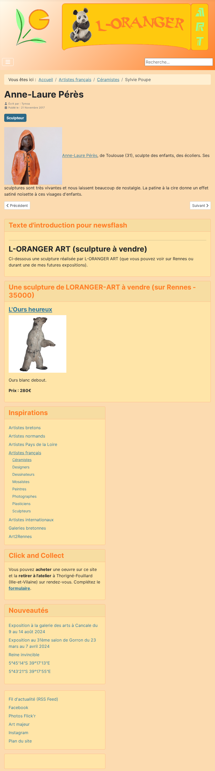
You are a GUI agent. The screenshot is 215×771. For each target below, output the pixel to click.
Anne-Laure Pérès (79, 155)
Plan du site (20, 741)
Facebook (18, 707)
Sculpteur (15, 118)
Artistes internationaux (31, 519)
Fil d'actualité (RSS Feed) (33, 699)
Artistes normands (27, 436)
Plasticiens (21, 503)
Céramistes (21, 459)
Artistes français (25, 452)
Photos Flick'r (22, 715)
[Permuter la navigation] (8, 62)
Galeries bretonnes (27, 528)
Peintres (19, 489)
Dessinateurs (23, 474)
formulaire (19, 588)
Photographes (24, 496)
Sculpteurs (21, 511)
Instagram (18, 732)
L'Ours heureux (30, 309)
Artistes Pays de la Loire (33, 444)
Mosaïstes (20, 481)
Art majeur (19, 724)
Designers (20, 467)
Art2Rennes (20, 536)
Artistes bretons (25, 427)
